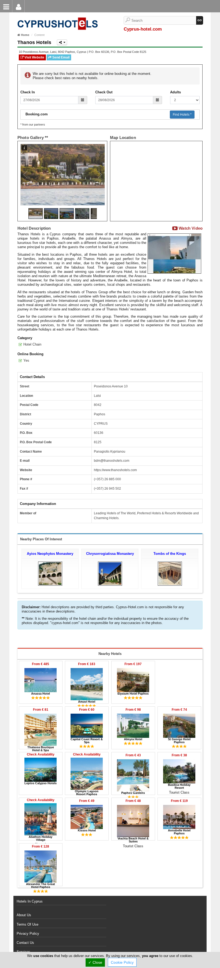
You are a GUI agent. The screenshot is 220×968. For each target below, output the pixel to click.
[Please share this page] (62, 42)
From (40, 664)
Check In (27, 92)
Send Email (60, 57)
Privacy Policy (28, 934)
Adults (175, 92)
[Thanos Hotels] (174, 253)
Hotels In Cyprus (30, 901)
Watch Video (190, 228)
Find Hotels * (182, 114)
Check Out (103, 92)
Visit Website (34, 57)
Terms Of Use (27, 924)
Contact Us (25, 943)
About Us (24, 915)
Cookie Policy (122, 962)
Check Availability (40, 754)
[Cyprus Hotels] (56, 15)
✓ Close (95, 962)
